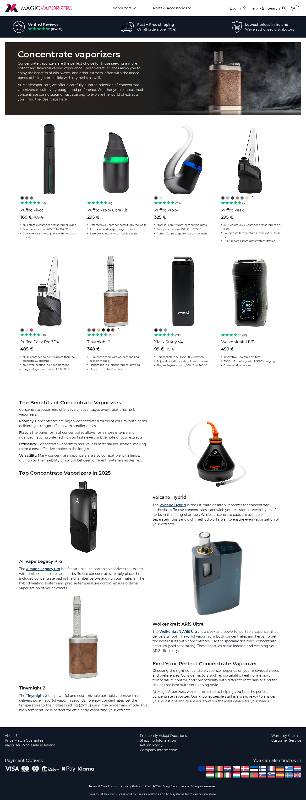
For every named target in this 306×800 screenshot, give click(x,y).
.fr (271, 768)
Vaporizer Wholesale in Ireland (30, 745)
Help (254, 8)
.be (219, 768)
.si (271, 775)
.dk (245, 768)
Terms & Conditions (103, 786)
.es (280, 775)
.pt (254, 775)
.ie (219, 775)
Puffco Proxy (166, 210)
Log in (235, 8)
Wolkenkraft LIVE (237, 342)
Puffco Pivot (31, 210)
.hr (227, 768)
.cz (236, 768)
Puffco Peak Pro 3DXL (40, 342)
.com (201, 768)
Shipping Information (158, 740)
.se (289, 775)
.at (210, 768)
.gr (289, 768)
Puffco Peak (232, 210)
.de (280, 768)
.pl (245, 775)
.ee (254, 768)
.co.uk (297, 775)
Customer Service (286, 740)
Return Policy (151, 745)
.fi (262, 768)
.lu (236, 775)
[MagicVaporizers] (38, 8)
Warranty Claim (284, 735)
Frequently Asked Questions (163, 735)
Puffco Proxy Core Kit (107, 210)
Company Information (158, 750)
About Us (12, 735)
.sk (262, 775)
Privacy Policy (130, 786)
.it (227, 775)
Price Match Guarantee (24, 740)
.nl (297, 768)
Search (274, 8)
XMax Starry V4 (168, 342)
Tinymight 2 (98, 342)
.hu (210, 775)
